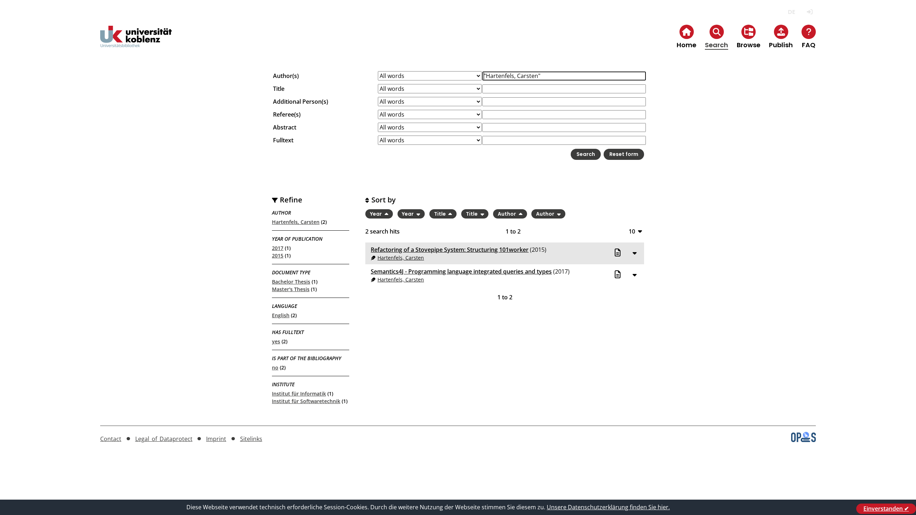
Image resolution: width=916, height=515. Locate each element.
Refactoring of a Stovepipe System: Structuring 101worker (449, 250)
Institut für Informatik (299, 393)
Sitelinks (251, 439)
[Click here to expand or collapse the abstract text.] (634, 253)
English (280, 315)
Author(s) (286, 76)
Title (278, 89)
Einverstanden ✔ (886, 508)
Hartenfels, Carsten (296, 222)
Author (507, 213)
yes (276, 341)
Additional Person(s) (300, 102)
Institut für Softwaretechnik (306, 401)
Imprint (216, 439)
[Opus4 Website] (803, 440)
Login (809, 12)
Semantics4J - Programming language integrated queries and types (461, 271)
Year (376, 213)
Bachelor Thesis (291, 281)
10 (632, 231)
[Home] (136, 42)
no (275, 367)
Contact (110, 439)
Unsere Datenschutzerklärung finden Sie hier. (608, 507)
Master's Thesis (291, 289)
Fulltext (283, 140)
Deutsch (791, 12)
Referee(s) (287, 114)
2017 (277, 248)
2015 (277, 255)
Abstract (284, 127)
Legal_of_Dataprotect (164, 439)
